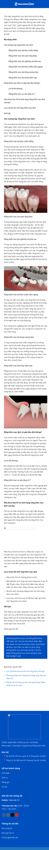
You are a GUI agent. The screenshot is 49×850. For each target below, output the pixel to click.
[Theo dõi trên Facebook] (4, 815)
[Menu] (3, 4)
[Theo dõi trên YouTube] (17, 815)
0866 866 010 (14, 800)
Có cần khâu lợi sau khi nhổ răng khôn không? (25, 671)
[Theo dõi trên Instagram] (8, 815)
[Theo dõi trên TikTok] (12, 815)
